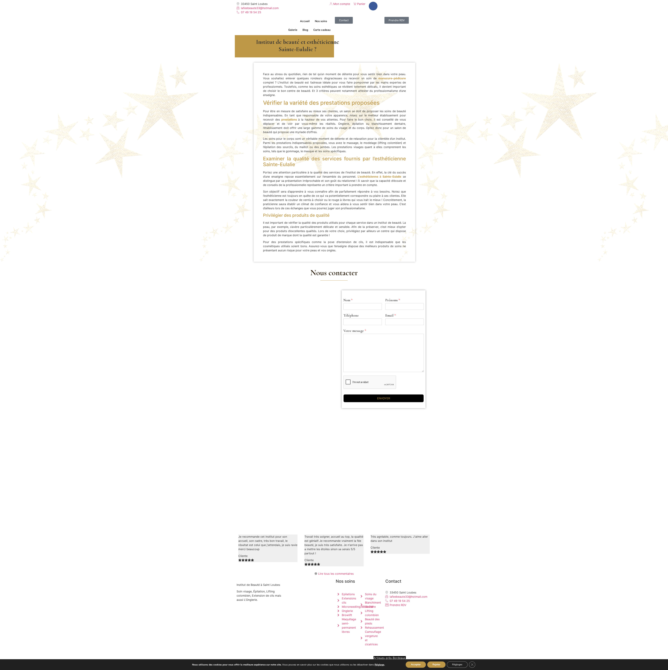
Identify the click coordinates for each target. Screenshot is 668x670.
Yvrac (324, 653)
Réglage (379, 664)
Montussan (289, 653)
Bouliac (366, 658)
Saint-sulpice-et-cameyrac (263, 653)
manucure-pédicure (392, 78)
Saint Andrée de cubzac (276, 658)
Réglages (457, 664)
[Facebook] (373, 6)
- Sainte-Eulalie (308, 653)
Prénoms (392, 300)
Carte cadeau (322, 29)
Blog (305, 29)
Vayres (353, 658)
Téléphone (351, 315)
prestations (289, 119)
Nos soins (321, 21)
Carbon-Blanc (385, 653)
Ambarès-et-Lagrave (346, 653)
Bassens (367, 653)
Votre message (354, 331)
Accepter (416, 664)
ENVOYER (383, 398)
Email (390, 315)
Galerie (292, 29)
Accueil (305, 21)
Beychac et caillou (321, 658)
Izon (239, 653)
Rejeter (436, 664)
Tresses (341, 658)
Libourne (300, 658)
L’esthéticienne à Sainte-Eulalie (379, 176)
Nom (347, 300)
